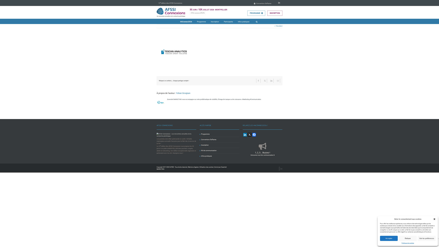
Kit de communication (209, 150)
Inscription (275, 13)
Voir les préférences (426, 238)
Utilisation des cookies (206, 167)
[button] (434, 219)
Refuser (408, 238)
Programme (255, 13)
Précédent (279, 26)
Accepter (388, 238)
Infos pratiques (206, 156)
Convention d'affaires (263, 3)
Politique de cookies (408, 243)
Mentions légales (193, 167)
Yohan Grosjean (183, 93)
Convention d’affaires (208, 139)
